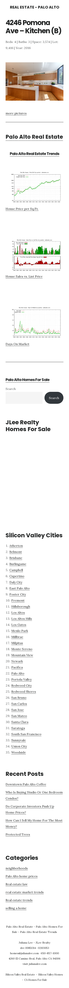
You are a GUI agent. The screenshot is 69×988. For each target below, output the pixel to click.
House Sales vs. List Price (24, 276)
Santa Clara (19, 722)
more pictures (16, 113)
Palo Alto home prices (22, 876)
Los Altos (18, 612)
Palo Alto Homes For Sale (27, 379)
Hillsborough (20, 606)
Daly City (15, 582)
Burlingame (17, 564)
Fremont (18, 600)
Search (11, 389)
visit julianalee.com (35, 964)
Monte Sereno (21, 649)
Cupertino (16, 576)
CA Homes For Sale (35, 980)
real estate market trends (25, 892)
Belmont (15, 552)
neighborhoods (17, 868)
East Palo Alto (19, 588)
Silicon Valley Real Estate (20, 974)
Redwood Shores (23, 691)
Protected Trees (18, 834)
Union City (19, 746)
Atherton (16, 546)
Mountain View (22, 655)
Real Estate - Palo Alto (34, 7)
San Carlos (19, 704)
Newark (17, 661)
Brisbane (15, 558)
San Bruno (18, 698)
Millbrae (17, 637)
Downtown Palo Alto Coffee (26, 784)
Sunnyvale (18, 740)
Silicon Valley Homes (50, 974)
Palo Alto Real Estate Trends (34, 153)
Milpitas (17, 643)
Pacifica (17, 667)
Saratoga (18, 728)
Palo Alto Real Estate (34, 137)
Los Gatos (18, 625)
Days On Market (17, 344)
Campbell (16, 570)
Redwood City (21, 685)
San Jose (17, 710)
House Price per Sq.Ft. (22, 209)
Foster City (17, 594)
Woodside (18, 752)
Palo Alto (17, 673)
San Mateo (19, 716)
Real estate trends (19, 900)
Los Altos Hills (21, 618)
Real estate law (17, 884)
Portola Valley (21, 679)
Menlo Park (19, 631)
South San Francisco (26, 734)
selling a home (16, 908)
